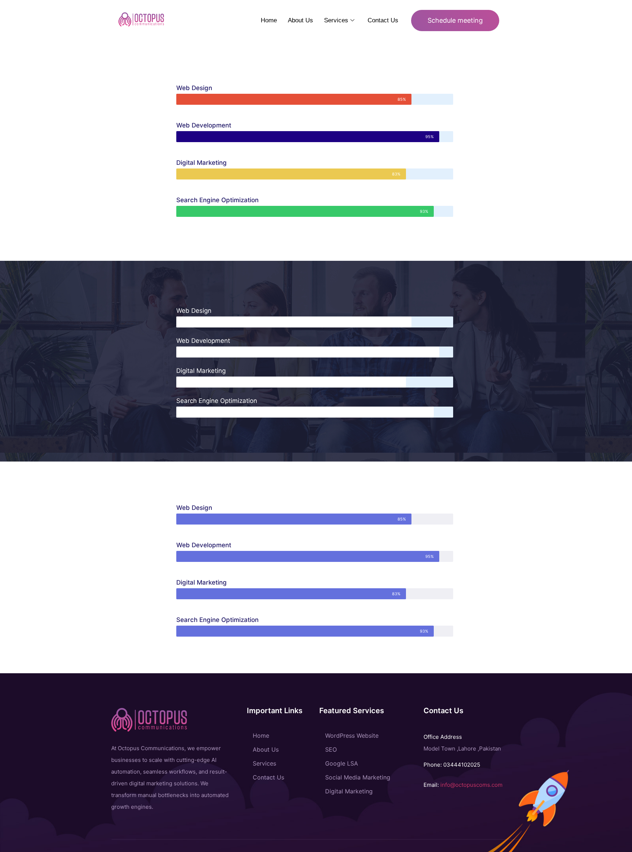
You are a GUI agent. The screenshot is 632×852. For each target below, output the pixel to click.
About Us (300, 20)
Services (336, 20)
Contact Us (383, 20)
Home (269, 20)
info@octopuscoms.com (471, 784)
